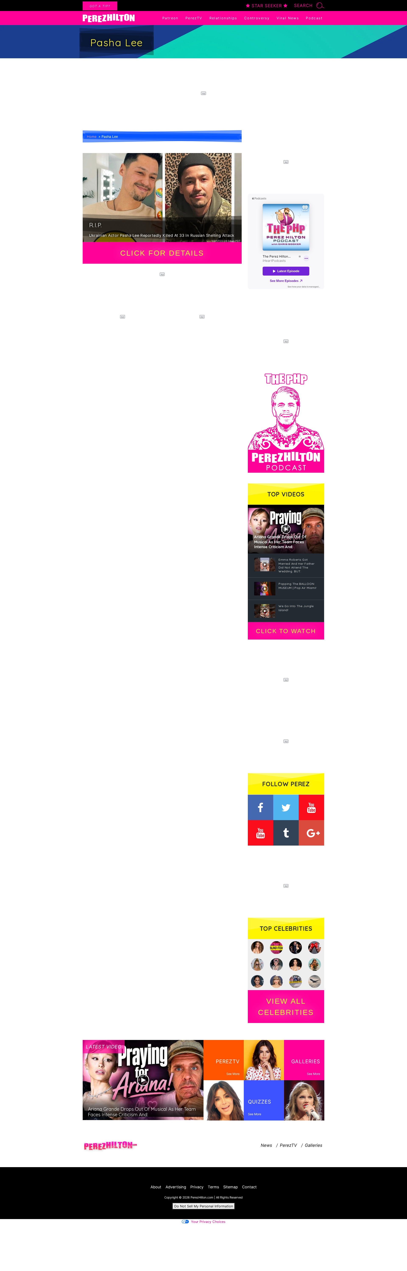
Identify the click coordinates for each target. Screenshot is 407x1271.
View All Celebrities (286, 1006)
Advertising (176, 1187)
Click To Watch (286, 631)
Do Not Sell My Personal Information (203, 1206)
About (156, 1187)
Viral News (288, 18)
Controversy (257, 18)
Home (91, 136)
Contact (249, 1187)
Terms (213, 1187)
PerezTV (193, 18)
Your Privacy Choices (208, 1221)
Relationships (223, 18)
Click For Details (162, 253)
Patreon (170, 18)
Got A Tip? (100, 6)
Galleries (313, 1145)
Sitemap (230, 1187)
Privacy (197, 1187)
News (266, 1145)
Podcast (314, 18)
